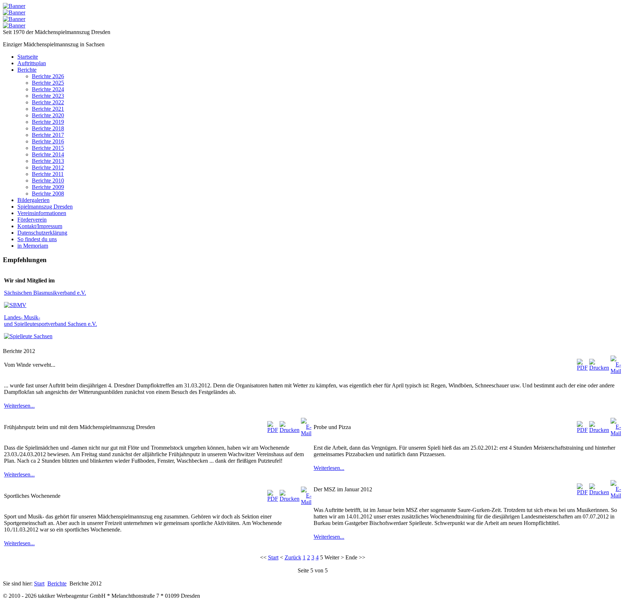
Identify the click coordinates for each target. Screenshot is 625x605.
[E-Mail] (616, 371)
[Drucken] (599, 368)
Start (273, 557)
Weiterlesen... (19, 406)
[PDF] (582, 368)
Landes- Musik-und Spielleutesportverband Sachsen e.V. (50, 320)
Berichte (57, 583)
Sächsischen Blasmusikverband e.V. (45, 293)
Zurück (293, 557)
